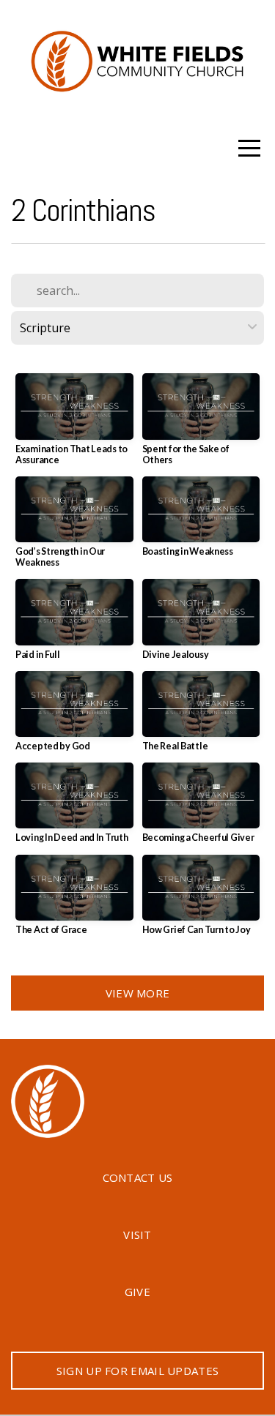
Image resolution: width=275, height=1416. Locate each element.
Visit (137, 1234)
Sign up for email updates (137, 1370)
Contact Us (138, 1177)
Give (137, 1291)
